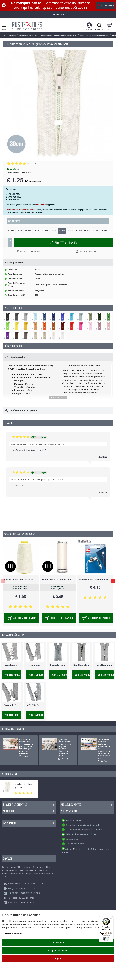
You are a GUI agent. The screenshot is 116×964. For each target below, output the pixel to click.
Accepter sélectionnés (58, 950)
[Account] (89, 25)
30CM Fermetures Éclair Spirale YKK (94, 35)
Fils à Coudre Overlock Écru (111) (20, 579)
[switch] (106, 939)
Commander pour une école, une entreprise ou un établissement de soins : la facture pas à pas (104, 748)
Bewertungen (98, 849)
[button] (30, 251)
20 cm (36, 231)
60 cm (104, 231)
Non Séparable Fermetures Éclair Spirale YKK (58, 35)
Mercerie (12, 35)
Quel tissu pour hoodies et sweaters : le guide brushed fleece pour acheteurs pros (64, 747)
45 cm (87, 231)
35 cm (70, 231)
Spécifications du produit (24, 410)
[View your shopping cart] (109, 25)
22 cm (45, 231)
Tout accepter (58, 942)
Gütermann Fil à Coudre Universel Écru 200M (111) (58, 579)
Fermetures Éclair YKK (28, 35)
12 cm (11, 231)
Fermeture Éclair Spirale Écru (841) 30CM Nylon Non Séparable (24, 784)
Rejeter (58, 958)
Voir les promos (107, 5)
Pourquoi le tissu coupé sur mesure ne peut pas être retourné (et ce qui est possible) (26, 746)
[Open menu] (4, 25)
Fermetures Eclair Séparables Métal (11, 665)
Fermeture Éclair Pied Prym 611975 (95, 579)
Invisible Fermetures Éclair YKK (58, 665)
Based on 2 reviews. (34, 164)
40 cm (79, 231)
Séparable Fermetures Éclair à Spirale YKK (11, 705)
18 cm (28, 231)
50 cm (96, 231)
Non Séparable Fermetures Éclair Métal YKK (81, 665)
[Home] (4, 35)
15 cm (19, 231)
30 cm (62, 231)
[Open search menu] (99, 25)
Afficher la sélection (13, 933)
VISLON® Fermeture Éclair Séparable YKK (35, 705)
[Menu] (111, 918)
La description (18, 357)
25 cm (53, 231)
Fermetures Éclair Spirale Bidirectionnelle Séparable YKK (35, 665)
